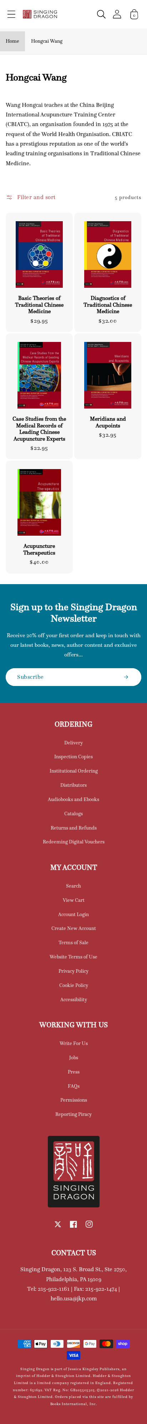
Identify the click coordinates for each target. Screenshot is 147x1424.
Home (12, 41)
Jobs (73, 1057)
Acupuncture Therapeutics (39, 549)
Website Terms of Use (73, 956)
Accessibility (73, 999)
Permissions (73, 1100)
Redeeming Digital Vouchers (74, 841)
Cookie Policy (73, 985)
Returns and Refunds (74, 828)
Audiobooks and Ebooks (73, 799)
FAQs (74, 1086)
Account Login (73, 914)
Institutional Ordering (74, 771)
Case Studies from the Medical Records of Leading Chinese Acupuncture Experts (39, 429)
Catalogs (73, 813)
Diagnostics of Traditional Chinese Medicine (107, 305)
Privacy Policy (73, 971)
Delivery (73, 742)
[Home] (40, 14)
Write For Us (74, 1043)
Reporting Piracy (73, 1114)
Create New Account (73, 928)
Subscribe (30, 676)
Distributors (73, 785)
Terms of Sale (73, 942)
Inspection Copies (73, 756)
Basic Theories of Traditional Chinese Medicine (39, 305)
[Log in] (117, 14)
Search (73, 886)
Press (74, 1072)
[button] (11, 14)
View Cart (74, 900)
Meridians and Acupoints (108, 422)
